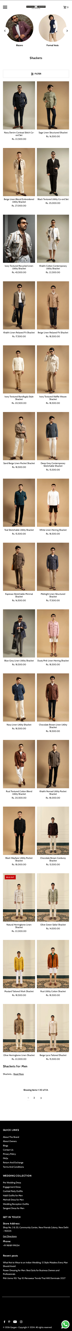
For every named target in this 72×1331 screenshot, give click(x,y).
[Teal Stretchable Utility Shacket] (19, 503)
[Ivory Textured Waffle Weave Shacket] (53, 369)
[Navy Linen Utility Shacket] (19, 697)
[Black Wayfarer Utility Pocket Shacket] (19, 831)
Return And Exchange (13, 1162)
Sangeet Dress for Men (13, 1208)
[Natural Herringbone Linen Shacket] (19, 897)
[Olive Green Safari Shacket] (53, 897)
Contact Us (8, 1149)
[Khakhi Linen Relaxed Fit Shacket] (19, 305)
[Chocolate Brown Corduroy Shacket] (53, 831)
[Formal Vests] (52, 28)
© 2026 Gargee (10, 1327)
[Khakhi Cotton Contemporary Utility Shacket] (53, 239)
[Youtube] (14, 1322)
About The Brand (11, 1137)
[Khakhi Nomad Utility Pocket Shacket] (53, 764)
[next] (41, 1098)
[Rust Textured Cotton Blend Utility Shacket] (19, 764)
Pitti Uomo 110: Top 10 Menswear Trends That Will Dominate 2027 (34, 1278)
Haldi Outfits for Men (13, 1195)
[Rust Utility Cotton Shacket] (53, 964)
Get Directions (10, 1236)
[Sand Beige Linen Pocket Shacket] (19, 436)
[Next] (67, 31)
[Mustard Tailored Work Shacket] (19, 964)
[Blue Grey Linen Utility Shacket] (19, 633)
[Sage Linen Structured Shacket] (53, 105)
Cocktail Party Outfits (13, 1191)
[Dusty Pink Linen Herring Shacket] (53, 633)
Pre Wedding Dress (12, 1182)
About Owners (10, 1141)
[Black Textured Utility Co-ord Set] (53, 172)
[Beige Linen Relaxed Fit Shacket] (53, 305)
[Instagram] (20, 1322)
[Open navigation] (13, 7)
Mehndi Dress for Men (13, 1199)
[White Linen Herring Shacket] (53, 503)
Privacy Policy (9, 1154)
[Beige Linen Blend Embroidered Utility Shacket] (19, 172)
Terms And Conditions (13, 1167)
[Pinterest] (8, 1322)
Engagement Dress (12, 1187)
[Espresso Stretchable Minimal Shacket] (19, 567)
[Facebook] (4, 1322)
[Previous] (5, 31)
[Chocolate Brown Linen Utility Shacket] (53, 697)
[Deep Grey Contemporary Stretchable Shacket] (53, 436)
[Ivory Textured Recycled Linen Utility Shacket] (19, 239)
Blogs (5, 1145)
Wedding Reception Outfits (16, 1204)
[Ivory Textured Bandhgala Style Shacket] (19, 369)
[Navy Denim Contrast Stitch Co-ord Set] (19, 105)
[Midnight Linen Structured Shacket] (53, 567)
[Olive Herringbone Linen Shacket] (19, 1028)
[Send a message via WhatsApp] (65, 1324)
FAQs (5, 1158)
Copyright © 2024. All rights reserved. (35, 1327)
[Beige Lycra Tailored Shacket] (53, 1028)
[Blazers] (19, 28)
